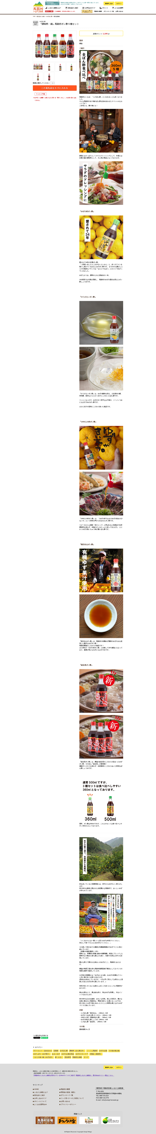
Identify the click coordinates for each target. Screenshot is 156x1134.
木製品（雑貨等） (96, 1054)
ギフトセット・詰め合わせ (42, 1051)
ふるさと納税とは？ (41, 1092)
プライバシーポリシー (68, 1104)
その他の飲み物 (114, 1051)
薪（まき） (59, 1057)
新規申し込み (109, 3)
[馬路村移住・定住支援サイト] (88, 1120)
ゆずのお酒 (103, 1051)
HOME (36, 1089)
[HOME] (38, 7)
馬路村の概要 (98, 11)
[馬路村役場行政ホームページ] (45, 1120)
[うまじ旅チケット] (87, 11)
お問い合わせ (119, 11)
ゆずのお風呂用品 (68, 1054)
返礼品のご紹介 (39, 1095)
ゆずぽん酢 (64, 1051)
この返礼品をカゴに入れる (54, 88)
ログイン (119, 3)
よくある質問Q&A (40, 1104)
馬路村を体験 (77, 1057)
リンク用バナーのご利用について (72, 1098)
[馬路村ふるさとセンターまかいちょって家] (67, 1120)
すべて (86, 1057)
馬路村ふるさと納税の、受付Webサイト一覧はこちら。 (95, 1075)
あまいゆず (56, 1054)
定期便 (56, 1051)
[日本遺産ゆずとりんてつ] (110, 1120)
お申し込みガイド (40, 1098)
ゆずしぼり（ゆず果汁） (41, 1054)
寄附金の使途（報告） (68, 1092)
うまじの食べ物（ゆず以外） (43, 1057)
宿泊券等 (68, 1057)
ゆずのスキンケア (82, 1054)
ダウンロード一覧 (109, 11)
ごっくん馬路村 (92, 1051)
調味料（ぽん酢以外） (77, 1051)
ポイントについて (40, 1101)
